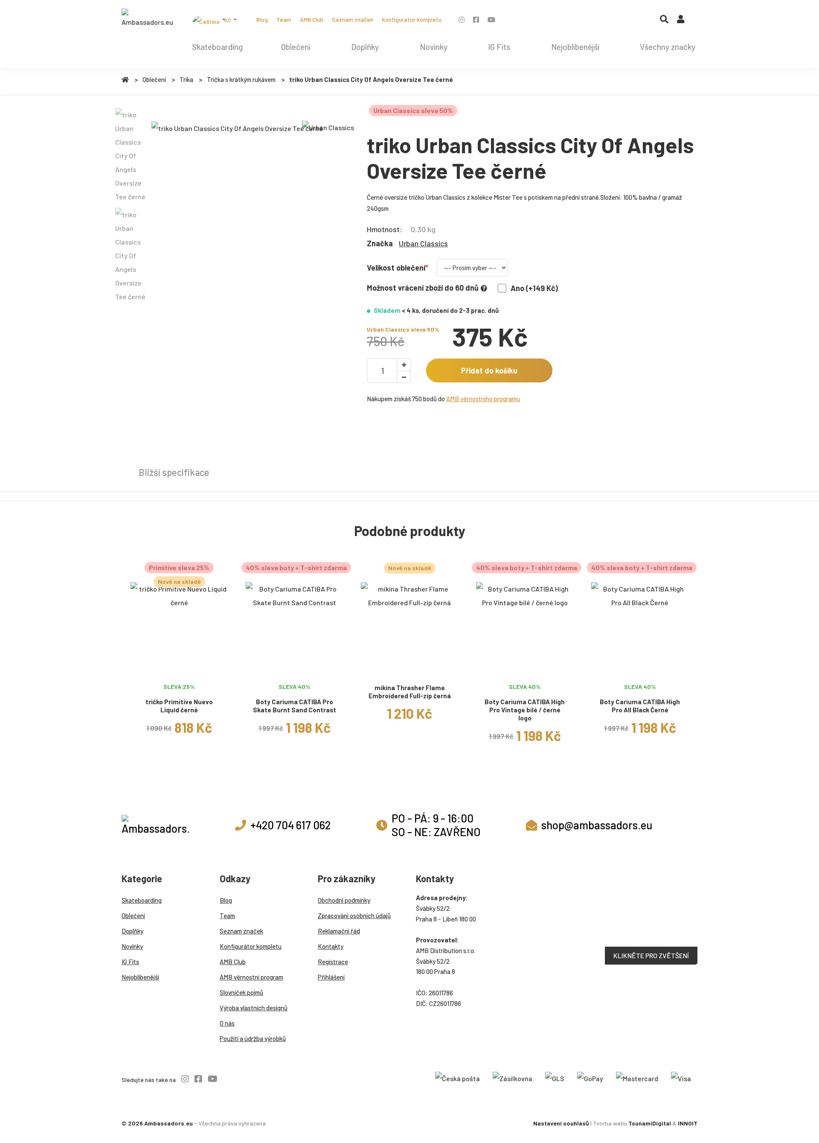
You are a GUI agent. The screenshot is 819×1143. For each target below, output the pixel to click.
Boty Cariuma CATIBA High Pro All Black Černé (640, 706)
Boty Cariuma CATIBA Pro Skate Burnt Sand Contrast (294, 706)
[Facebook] (476, 19)
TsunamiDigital (649, 1123)
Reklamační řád (339, 931)
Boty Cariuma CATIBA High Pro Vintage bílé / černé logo (525, 710)
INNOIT (687, 1123)
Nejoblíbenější (575, 47)
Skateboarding (217, 47)
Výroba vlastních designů (254, 1008)
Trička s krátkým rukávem (241, 79)
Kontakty (330, 946)
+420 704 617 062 (290, 824)
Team (283, 19)
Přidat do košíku (489, 370)
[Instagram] (462, 19)
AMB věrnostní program (251, 977)
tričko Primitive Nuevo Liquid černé (179, 706)
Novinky (433, 47)
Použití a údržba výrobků (253, 1038)
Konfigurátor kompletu (411, 19)
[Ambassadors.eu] (147, 19)
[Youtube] (491, 19)
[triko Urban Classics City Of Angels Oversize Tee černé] (237, 128)
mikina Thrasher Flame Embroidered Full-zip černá (410, 692)
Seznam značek (352, 19)
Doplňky (365, 47)
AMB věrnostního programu (483, 398)
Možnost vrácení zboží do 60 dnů (423, 287)
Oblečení (296, 47)
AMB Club (311, 19)
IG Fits (499, 47)
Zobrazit (179, 668)
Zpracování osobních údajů (354, 915)
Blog (262, 19)
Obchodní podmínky (344, 900)
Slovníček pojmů (241, 992)
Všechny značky (667, 47)
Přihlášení (331, 977)
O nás (227, 1023)
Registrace (333, 961)
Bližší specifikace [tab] (174, 472)
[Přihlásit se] (681, 21)
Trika (186, 79)
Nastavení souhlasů (561, 1123)
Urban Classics (423, 243)
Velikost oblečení (396, 267)
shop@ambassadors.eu (596, 824)
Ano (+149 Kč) (534, 288)
